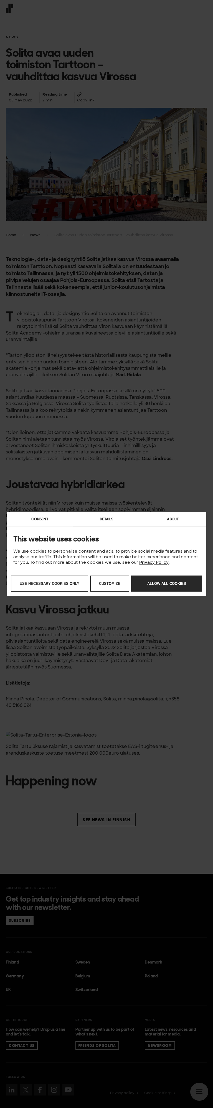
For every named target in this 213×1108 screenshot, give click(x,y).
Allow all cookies (166, 583)
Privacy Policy (154, 562)
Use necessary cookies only (49, 583)
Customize (109, 583)
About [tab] (173, 518)
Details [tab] (106, 518)
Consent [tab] (40, 518)
